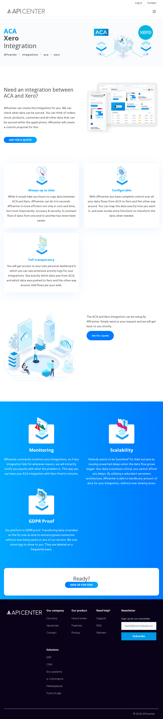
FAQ (99, 625)
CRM (49, 664)
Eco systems (54, 671)
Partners (101, 632)
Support (101, 618)
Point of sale (53, 693)
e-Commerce (54, 678)
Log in (138, 3)
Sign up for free (81, 585)
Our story (52, 618)
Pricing (75, 632)
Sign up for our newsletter (135, 618)
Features (76, 625)
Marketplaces (54, 686)
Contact (151, 3)
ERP (49, 657)
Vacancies (52, 625)
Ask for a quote (20, 140)
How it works (79, 618)
